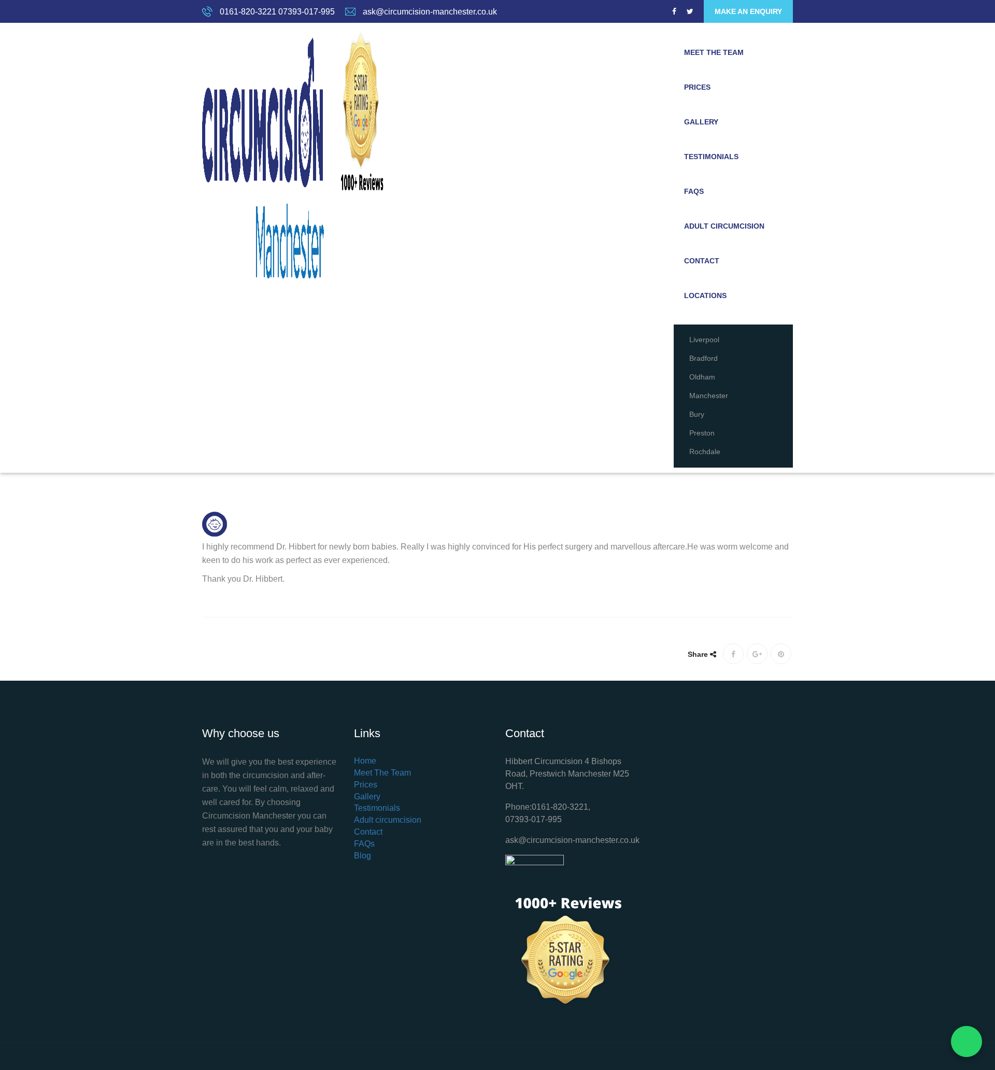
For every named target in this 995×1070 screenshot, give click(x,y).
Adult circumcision (724, 226)
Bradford (703, 358)
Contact (701, 261)
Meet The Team (714, 52)
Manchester (708, 395)
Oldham (702, 377)
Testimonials (711, 156)
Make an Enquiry (748, 11)
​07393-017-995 (533, 819)
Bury (696, 414)
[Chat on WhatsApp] (966, 1041)
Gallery (701, 122)
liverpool (704, 339)
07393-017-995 (306, 11)
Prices (697, 87)
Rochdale (704, 451)
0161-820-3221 (248, 11)
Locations (705, 295)
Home (365, 760)
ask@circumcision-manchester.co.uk (430, 11)
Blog (362, 855)
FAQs (694, 191)
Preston (702, 433)
